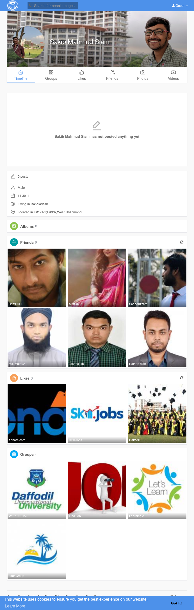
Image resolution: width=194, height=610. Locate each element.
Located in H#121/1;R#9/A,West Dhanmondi (50, 211)
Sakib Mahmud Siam (80, 41)
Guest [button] (180, 5)
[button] (53, 5)
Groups (27, 454)
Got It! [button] (176, 603)
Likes (25, 378)
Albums (27, 226)
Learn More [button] (15, 606)
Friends (27, 242)
